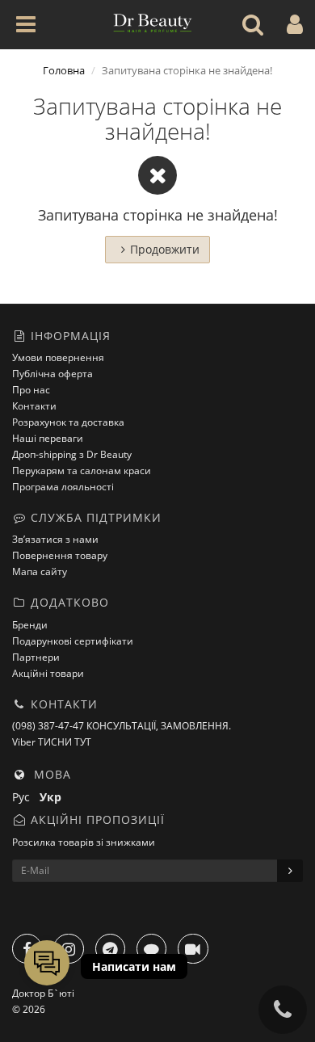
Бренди (30, 625)
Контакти (34, 406)
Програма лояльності (63, 487)
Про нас (31, 390)
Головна (64, 70)
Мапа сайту (39, 571)
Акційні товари (48, 673)
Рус (26, 797)
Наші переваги (47, 438)
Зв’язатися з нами (55, 539)
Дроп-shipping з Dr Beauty (72, 454)
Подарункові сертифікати (72, 641)
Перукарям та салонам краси (81, 470)
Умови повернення (58, 357)
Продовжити (165, 249)
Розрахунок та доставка (68, 422)
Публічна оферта (52, 373)
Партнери (36, 657)
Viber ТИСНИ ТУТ (51, 742)
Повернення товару (59, 555)
